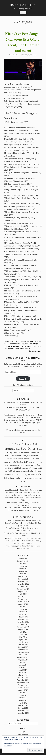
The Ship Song (13, 349)
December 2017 (23, 650)
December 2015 (23, 710)
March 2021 (23, 574)
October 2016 (23, 685)
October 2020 (23, 586)
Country (24, 456)
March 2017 (23, 672)
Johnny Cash (36, 465)
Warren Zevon (33, 478)
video (18, 478)
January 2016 (23, 708)
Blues (17, 449)
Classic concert (34, 453)
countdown (16, 455)
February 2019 (23, 617)
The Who (18, 475)
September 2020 (23, 589)
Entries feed (23, 734)
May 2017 (23, 667)
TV (36, 474)
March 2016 (23, 703)
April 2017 (23, 670)
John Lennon (27, 465)
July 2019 (23, 607)
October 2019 (23, 599)
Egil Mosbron (32, 55)
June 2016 (23, 695)
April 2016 (23, 700)
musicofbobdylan (12, 546)
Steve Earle (24, 471)
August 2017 (23, 660)
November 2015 (23, 713)
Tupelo (22, 349)
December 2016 (23, 680)
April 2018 (23, 640)
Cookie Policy (8, 746)
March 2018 (23, 642)
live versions (26, 468)
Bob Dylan (28, 448)
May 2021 (23, 569)
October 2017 (23, 655)
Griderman (13, 344)
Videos (25, 478)
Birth (34, 444)
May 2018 (23, 637)
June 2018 (23, 635)
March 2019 (23, 614)
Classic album (23, 452)
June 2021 (23, 566)
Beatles (18, 444)
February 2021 (23, 576)
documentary (25, 458)
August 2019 (23, 604)
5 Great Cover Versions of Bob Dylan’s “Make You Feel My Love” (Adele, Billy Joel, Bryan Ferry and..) (23, 523)
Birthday (9, 448)
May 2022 (23, 559)
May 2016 (23, 698)
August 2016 (23, 690)
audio (11, 444)
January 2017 (23, 678)
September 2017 (23, 657)
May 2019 (23, 612)
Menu (23, 13)
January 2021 (23, 579)
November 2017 (23, 652)
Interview (19, 465)
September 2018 (23, 627)
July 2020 (23, 594)
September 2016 (23, 688)
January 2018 (23, 647)
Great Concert (33, 462)
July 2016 (23, 693)
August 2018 (23, 629)
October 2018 (23, 624)
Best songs (30, 341)
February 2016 (23, 705)
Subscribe (23, 379)
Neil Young (34, 468)
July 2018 (23, 632)
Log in (23, 732)
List (18, 344)
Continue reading (12, 336)
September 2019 (23, 602)
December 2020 (23, 581)
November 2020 (23, 584)
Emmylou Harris (9, 462)
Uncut (27, 349)
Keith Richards (8, 468)
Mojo (23, 344)
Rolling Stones (14, 471)
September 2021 (23, 561)
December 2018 (23, 619)
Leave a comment (35, 351)
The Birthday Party (14, 346)
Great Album (21, 461)
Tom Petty (24, 474)
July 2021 (23, 564)
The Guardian (27, 346)
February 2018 (23, 645)
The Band (31, 471)
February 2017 (23, 675)
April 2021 (23, 571)
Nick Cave (15, 341)
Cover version (32, 456)
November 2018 (23, 622)
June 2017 (23, 665)
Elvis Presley (35, 459)
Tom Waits (31, 475)
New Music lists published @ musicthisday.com (23, 495)
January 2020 (23, 597)
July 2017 (23, 662)
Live (19, 467)
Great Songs (12, 465)
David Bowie (16, 459)
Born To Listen (23, 5)
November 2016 (23, 683)
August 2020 (23, 592)
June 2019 (23, 609)
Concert (8, 455)
